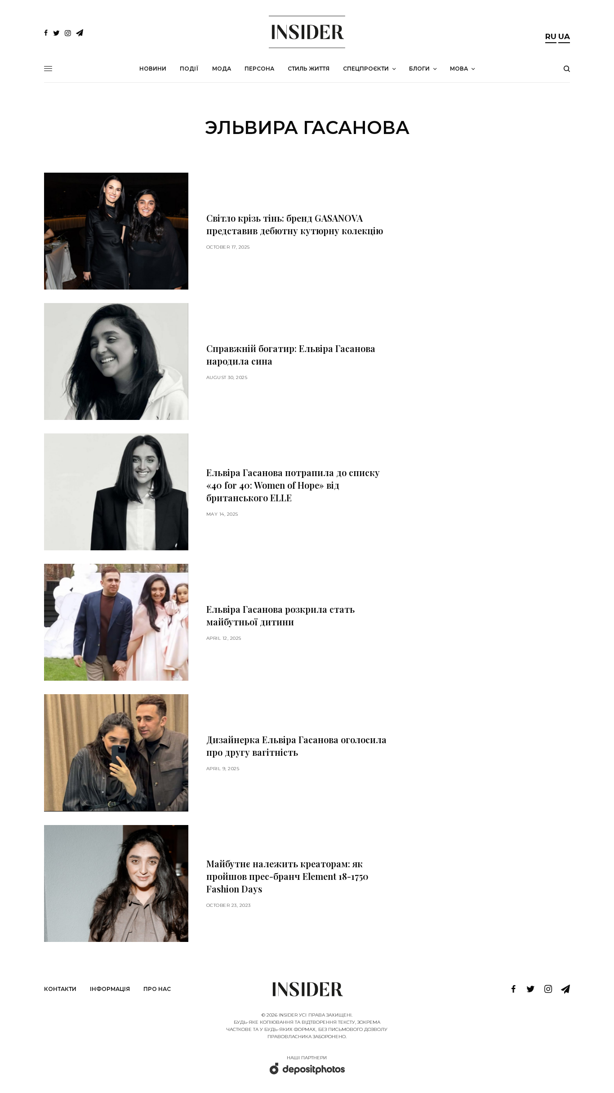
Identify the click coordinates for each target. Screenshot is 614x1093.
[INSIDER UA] (307, 32)
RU (550, 36)
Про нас (157, 989)
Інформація (110, 989)
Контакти (60, 989)
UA (564, 36)
